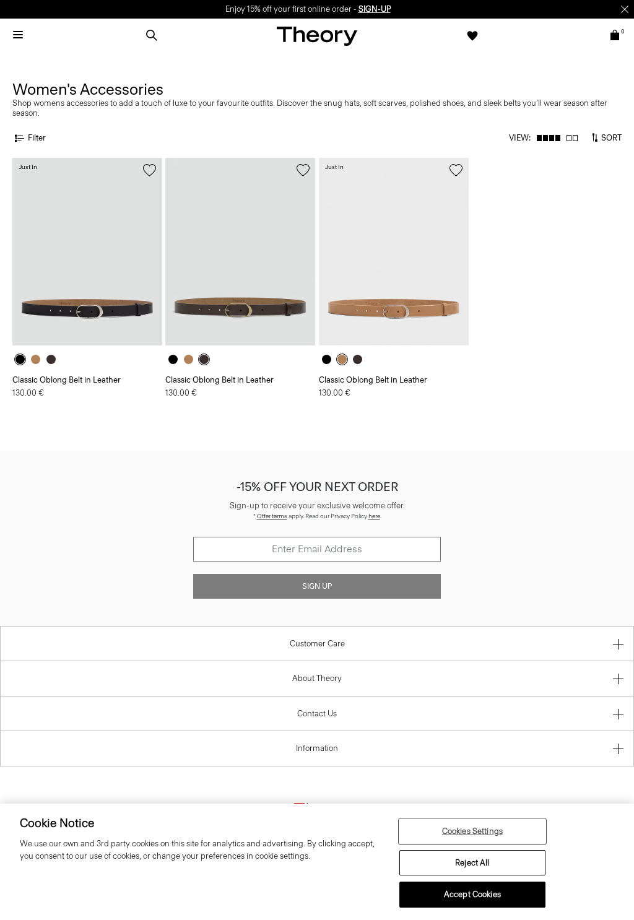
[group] (87, 251)
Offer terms (272, 516)
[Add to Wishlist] (149, 170)
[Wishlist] (472, 35)
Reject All (472, 862)
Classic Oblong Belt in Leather (66, 379)
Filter (37, 137)
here (374, 516)
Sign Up (317, 586)
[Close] (624, 9)
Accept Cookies (472, 894)
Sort (610, 137)
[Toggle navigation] (18, 35)
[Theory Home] (317, 35)
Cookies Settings (472, 831)
